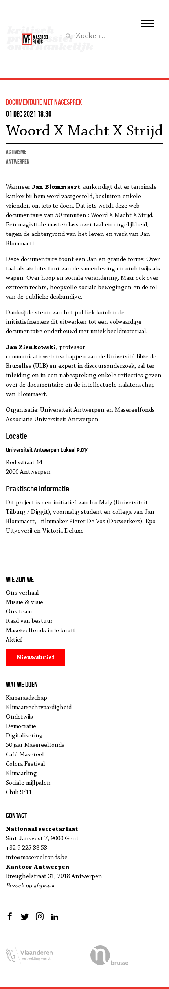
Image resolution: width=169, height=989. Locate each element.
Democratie (21, 726)
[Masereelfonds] (35, 36)
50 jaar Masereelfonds (35, 745)
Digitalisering (24, 736)
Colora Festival (25, 764)
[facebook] (11, 916)
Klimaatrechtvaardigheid (39, 707)
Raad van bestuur (29, 621)
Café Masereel (25, 755)
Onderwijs (19, 717)
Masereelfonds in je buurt (40, 631)
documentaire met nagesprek (44, 102)
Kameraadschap (26, 698)
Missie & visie (24, 602)
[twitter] (25, 916)
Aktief (14, 640)
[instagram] (40, 916)
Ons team (19, 612)
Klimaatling (21, 773)
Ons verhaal (22, 593)
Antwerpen (17, 161)
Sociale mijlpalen (28, 783)
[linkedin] (55, 916)
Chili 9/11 (19, 792)
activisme (16, 151)
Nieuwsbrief (36, 657)
